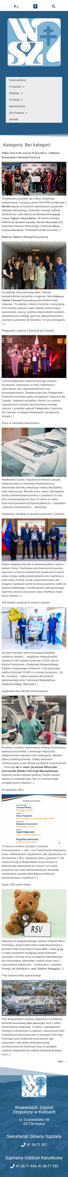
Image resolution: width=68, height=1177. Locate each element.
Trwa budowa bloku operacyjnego (21, 975)
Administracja (17, 106)
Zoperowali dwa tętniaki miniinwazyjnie (25, 691)
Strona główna (17, 80)
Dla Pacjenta (16, 112)
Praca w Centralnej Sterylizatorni (20, 423)
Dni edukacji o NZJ (13, 789)
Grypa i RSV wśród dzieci (16, 884)
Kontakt (13, 119)
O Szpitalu (15, 86)
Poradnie (14, 99)
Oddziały (14, 93)
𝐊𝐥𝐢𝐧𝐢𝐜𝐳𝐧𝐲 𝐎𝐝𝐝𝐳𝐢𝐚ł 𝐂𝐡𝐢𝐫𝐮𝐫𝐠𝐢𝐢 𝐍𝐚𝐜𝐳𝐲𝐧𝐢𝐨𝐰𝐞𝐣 (25, 236)
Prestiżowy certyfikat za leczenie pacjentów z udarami (33, 514)
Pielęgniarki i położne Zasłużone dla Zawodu (28, 330)
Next (62, 1061)
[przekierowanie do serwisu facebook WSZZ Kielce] (35, 6)
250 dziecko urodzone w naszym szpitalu (26, 602)
